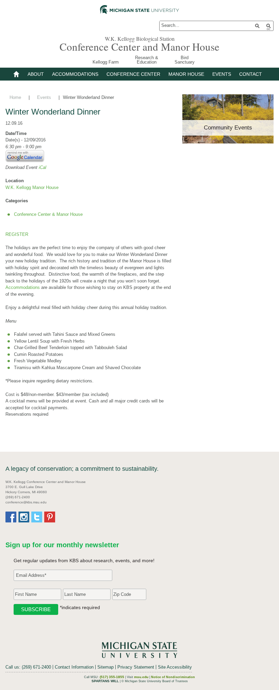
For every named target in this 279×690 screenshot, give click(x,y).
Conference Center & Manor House (48, 214)
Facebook (10, 517)
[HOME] (18, 74)
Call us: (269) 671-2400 (28, 667)
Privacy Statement (135, 667)
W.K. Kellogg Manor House (32, 187)
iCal (42, 167)
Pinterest (49, 517)
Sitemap (105, 667)
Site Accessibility (175, 667)
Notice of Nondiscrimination (173, 677)
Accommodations (22, 287)
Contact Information (74, 667)
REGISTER (16, 234)
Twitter (36, 517)
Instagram (23, 517)
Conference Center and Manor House (139, 46)
